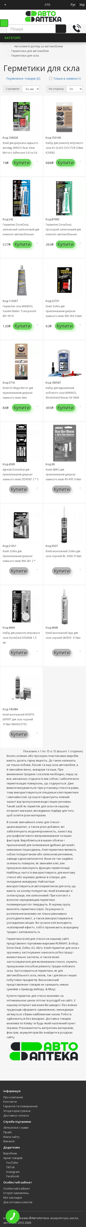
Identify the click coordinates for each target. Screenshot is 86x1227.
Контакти (10, 1102)
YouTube (12, 1162)
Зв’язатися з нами (15, 1128)
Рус (73, 4)
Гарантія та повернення (20, 1106)
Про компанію (13, 1097)
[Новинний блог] (29, 5)
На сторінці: (56, 89)
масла (74, 1218)
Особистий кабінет (16, 1188)
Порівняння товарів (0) (23, 78)
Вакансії (9, 1141)
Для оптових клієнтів (17, 1202)
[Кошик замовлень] (21, 5)
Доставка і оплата (16, 1115)
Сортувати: (13, 89)
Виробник (10, 1153)
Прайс (7, 1132)
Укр (82, 4)
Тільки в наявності (67, 78)
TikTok (10, 1167)
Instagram (13, 1172)
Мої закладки (12, 1197)
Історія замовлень (16, 1193)
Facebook (12, 1176)
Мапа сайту (11, 1137)
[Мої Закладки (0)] (13, 5)
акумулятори (59, 1218)
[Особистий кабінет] (3, 5)
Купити (22, 163)
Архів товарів (12, 1158)
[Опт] (38, 5)
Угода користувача (16, 1111)
